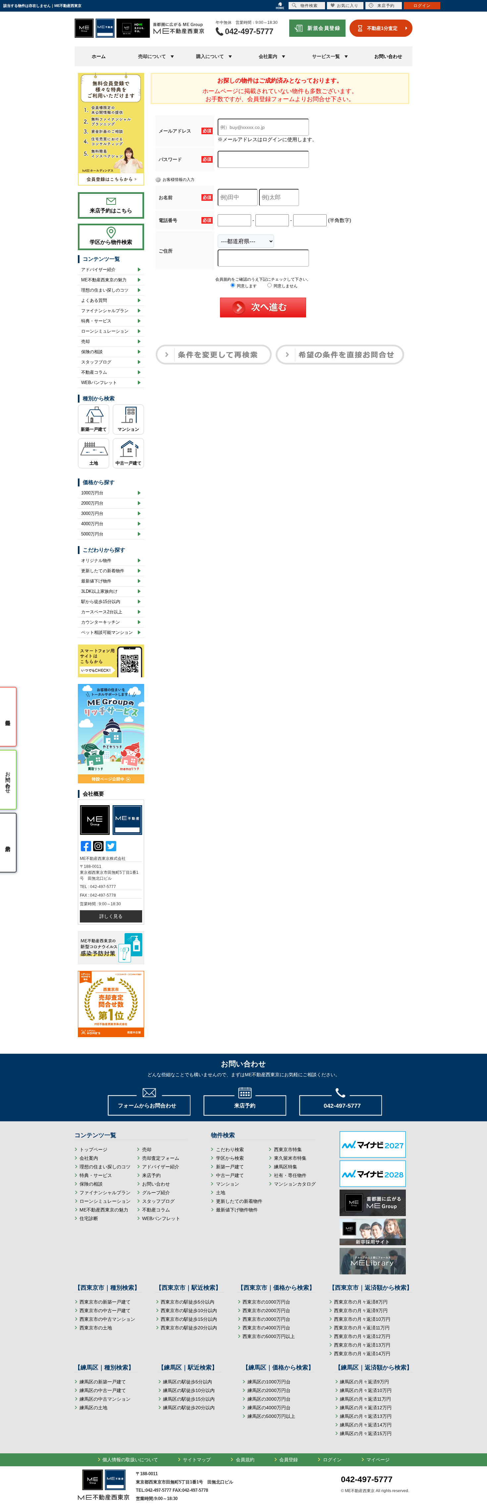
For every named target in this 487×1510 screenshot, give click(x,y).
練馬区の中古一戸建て (103, 1390)
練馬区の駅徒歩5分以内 (187, 1381)
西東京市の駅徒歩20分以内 (189, 1327)
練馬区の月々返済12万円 (366, 1407)
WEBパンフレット (99, 382)
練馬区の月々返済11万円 (365, 1399)
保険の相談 (92, 351)
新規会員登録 (323, 28)
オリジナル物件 (96, 560)
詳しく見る (111, 916)
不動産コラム (94, 372)
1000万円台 (92, 492)
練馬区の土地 (93, 1407)
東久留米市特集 (290, 1158)
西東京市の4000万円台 (266, 1327)
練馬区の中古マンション (105, 1399)
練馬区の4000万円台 (269, 1407)
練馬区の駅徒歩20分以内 (189, 1407)
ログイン (332, 1459)
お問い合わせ (388, 56)
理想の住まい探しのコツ (105, 290)
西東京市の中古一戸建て (105, 1310)
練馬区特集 (285, 1166)
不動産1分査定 (382, 28)
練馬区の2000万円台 (269, 1390)
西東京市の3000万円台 (266, 1319)
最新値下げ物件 (96, 581)
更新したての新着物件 (102, 570)
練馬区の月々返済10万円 (366, 1390)
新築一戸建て (94, 429)
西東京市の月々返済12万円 (362, 1336)
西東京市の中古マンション (107, 1319)
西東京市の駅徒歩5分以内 (187, 1302)
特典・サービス (96, 320)
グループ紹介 (156, 1192)
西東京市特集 (288, 1149)
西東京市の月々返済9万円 (361, 1310)
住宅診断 (89, 1218)
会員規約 (245, 1459)
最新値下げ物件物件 (237, 1209)
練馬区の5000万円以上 (271, 1416)
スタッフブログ (96, 362)
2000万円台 (92, 503)
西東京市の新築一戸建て (105, 1302)
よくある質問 (94, 300)
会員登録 (288, 1459)
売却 (85, 341)
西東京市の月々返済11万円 (362, 1327)
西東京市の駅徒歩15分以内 (189, 1319)
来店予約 (151, 1175)
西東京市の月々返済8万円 (361, 1302)
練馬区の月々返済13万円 (366, 1416)
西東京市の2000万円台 (266, 1310)
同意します (246, 286)
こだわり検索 (230, 1149)
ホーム (99, 56)
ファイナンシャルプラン (105, 310)
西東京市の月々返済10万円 (362, 1319)
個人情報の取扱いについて (130, 1459)
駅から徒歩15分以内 (100, 601)
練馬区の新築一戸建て (103, 1381)
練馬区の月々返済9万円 (364, 1381)
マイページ (378, 1459)
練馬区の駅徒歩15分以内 (189, 1399)
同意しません (285, 286)
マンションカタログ (295, 1184)
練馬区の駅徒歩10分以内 (189, 1390)
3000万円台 (92, 513)
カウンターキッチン (100, 622)
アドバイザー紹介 (98, 269)
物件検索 (309, 5)
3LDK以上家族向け (99, 591)
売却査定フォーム (160, 1158)
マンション (128, 429)
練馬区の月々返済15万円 (366, 1433)
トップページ (93, 1149)
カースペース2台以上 (101, 611)
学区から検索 (230, 1158)
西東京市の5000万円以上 (269, 1336)
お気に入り (347, 5)
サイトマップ (197, 1459)
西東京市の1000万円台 (266, 1302)
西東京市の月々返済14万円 (362, 1353)
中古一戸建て (128, 463)
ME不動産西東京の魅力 (104, 279)
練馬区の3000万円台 (269, 1399)
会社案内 (89, 1158)
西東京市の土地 (96, 1327)
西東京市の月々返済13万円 (362, 1345)
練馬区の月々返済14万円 (366, 1424)
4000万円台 (92, 523)
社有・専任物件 (290, 1175)
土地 (93, 463)
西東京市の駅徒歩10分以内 (189, 1310)
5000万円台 (92, 533)
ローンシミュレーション (105, 331)
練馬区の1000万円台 (269, 1381)
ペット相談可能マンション (107, 632)
